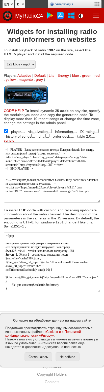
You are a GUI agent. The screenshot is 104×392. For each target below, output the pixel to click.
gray (39, 79)
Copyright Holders (52, 374)
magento (26, 79)
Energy (63, 75)
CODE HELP (14, 111)
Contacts (52, 382)
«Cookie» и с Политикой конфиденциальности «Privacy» (43, 333)
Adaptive (24, 75)
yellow (11, 79)
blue (75, 75)
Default (40, 75)
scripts (9, 140)
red (97, 75)
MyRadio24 (29, 16)
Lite (52, 75)
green (86, 75)
